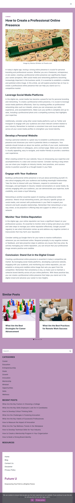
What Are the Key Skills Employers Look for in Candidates (24, 408)
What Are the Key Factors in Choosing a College (21, 404)
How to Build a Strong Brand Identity (16, 437)
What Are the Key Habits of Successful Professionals (23, 419)
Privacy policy (40, 500)
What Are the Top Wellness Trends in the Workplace (22, 426)
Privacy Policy (10, 470)
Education (6, 365)
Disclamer (8, 467)
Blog (6, 460)
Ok (32, 500)
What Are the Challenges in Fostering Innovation (21, 415)
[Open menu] (71, 3)
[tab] (33, 339)
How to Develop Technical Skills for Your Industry (21, 430)
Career (8, 16)
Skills (4, 391)
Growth (5, 375)
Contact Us (9, 463)
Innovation (6, 378)
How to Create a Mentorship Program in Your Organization (25, 433)
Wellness (5, 395)
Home (7, 457)
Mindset (5, 385)
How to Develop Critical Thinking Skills (17, 411)
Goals (4, 371)
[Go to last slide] (5, 318)
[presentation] (19, 310)
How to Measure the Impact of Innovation (18, 422)
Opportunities (7, 388)
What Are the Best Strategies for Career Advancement (15, 328)
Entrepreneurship (9, 368)
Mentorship (6, 381)
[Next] (69, 318)
